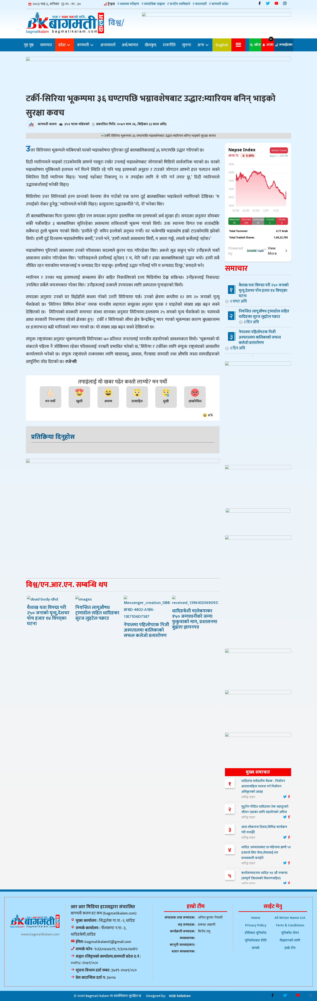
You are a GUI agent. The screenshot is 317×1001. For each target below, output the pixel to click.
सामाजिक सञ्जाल (154, 4)
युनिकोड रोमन (290, 933)
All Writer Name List (290, 918)
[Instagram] (285, 3)
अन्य (201, 44)
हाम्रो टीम (289, 948)
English (222, 44)
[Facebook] (259, 3)
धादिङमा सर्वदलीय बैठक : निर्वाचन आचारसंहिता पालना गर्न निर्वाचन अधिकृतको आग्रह (263, 786)
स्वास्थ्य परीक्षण (129, 4)
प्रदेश (62, 44)
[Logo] (35, 921)
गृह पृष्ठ (29, 44)
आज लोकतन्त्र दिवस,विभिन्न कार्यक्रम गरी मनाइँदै (264, 829)
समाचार (46, 44)
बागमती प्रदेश (220, 4)
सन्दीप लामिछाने (180, 4)
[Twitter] (268, 3)
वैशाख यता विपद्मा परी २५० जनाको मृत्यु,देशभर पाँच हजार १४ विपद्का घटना (259, 293)
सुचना (186, 44)
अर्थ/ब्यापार (130, 44)
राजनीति (169, 44)
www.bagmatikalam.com (40, 934)
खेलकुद (150, 44)
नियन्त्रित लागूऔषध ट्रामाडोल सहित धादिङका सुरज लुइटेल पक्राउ (264, 316)
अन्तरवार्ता (107, 44)
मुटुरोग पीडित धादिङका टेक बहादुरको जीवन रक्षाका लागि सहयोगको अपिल (264, 809)
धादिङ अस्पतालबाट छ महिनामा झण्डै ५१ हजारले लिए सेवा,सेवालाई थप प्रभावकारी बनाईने (266, 852)
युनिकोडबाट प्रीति (256, 940)
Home (255, 918)
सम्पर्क (256, 948)
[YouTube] (276, 3)
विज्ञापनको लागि (290, 940)
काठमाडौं (201, 4)
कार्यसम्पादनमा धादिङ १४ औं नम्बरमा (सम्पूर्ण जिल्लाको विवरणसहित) (264, 875)
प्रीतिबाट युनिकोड (256, 933)
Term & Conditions (290, 925)
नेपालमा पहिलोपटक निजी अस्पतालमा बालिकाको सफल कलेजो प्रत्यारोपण (255, 340)
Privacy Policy (255, 925)
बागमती (83, 44)
